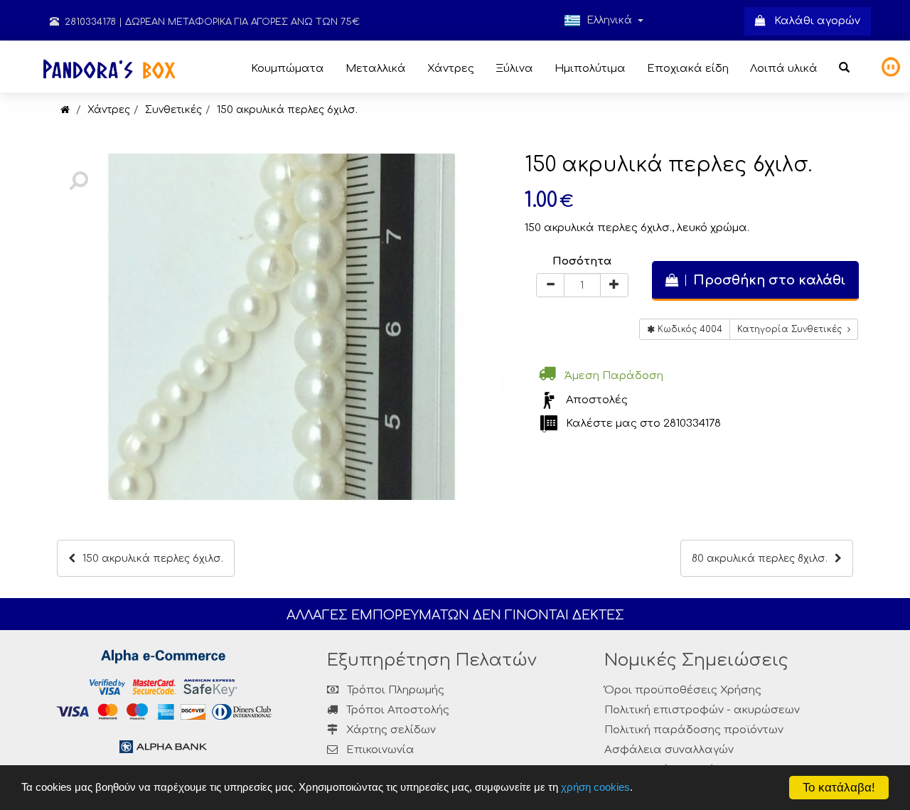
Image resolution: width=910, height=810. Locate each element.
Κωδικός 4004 (688, 329)
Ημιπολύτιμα (590, 69)
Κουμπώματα (287, 69)
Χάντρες (450, 69)
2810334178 (89, 22)
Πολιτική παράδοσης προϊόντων (693, 730)
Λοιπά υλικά (784, 69)
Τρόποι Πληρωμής (394, 690)
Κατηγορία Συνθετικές (792, 329)
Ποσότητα (581, 261)
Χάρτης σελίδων (389, 730)
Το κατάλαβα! (839, 787)
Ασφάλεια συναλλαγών (669, 750)
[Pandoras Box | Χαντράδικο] (65, 110)
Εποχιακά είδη (688, 69)
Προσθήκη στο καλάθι (765, 280)
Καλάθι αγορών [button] (813, 21)
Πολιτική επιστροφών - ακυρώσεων (702, 710)
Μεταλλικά (376, 69)
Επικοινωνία (380, 750)
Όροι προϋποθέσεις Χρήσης (682, 690)
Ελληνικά (609, 20)
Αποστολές (597, 400)
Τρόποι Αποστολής (396, 710)
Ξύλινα (514, 69)
